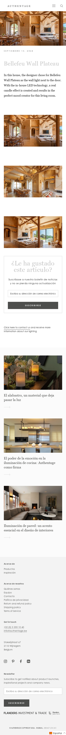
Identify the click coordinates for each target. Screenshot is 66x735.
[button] (57, 733)
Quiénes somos (12, 588)
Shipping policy (12, 607)
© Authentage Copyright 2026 (22, 728)
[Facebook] (20, 661)
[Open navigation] (53, 5)
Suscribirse (33, 305)
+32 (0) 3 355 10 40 (14, 627)
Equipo (8, 592)
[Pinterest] (13, 661)
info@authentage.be (15, 630)
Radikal (39, 728)
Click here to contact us (17, 327)
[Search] (61, 5)
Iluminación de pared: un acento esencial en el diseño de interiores (28, 528)
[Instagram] (5, 661)
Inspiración (10, 572)
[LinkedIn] (28, 661)
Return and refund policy (18, 603)
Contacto (9, 596)
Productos (9, 569)
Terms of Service (12, 611)
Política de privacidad (16, 600)
